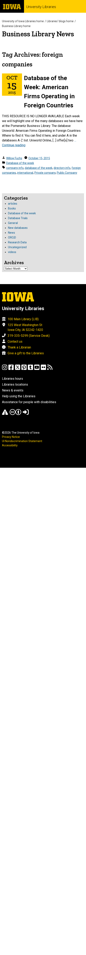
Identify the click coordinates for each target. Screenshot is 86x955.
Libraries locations (15, 384)
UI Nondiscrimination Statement (22, 441)
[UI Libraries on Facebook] (11, 369)
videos (12, 252)
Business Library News (38, 33)
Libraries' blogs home (60, 21)
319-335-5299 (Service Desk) (29, 336)
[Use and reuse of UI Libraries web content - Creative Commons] (15, 414)
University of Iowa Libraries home (23, 21)
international (25, 172)
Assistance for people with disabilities (29, 402)
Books (12, 208)
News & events (12, 390)
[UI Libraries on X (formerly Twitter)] (17, 369)
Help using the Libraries (18, 396)
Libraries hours (12, 379)
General (13, 223)
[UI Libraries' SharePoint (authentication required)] (26, 414)
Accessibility (10, 445)
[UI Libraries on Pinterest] (24, 369)
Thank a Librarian (19, 347)
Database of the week (20, 163)
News (11, 232)
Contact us (15, 341)
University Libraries (41, 7)
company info (15, 167)
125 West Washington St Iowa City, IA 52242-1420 (25, 327)
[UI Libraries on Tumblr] (30, 369)
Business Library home (16, 26)
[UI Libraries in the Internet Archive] (5, 414)
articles (12, 203)
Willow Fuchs (14, 158)
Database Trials (18, 218)
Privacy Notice (11, 436)
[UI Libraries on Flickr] (43, 369)
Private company (45, 172)
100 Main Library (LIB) (23, 319)
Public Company (67, 172)
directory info (62, 167)
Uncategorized (17, 247)
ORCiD (12, 237)
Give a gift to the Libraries (26, 353)
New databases (18, 227)
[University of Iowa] (12, 6)
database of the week (38, 167)
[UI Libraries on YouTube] (36, 369)
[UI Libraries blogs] (49, 369)
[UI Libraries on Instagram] (4, 369)
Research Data (17, 242)
